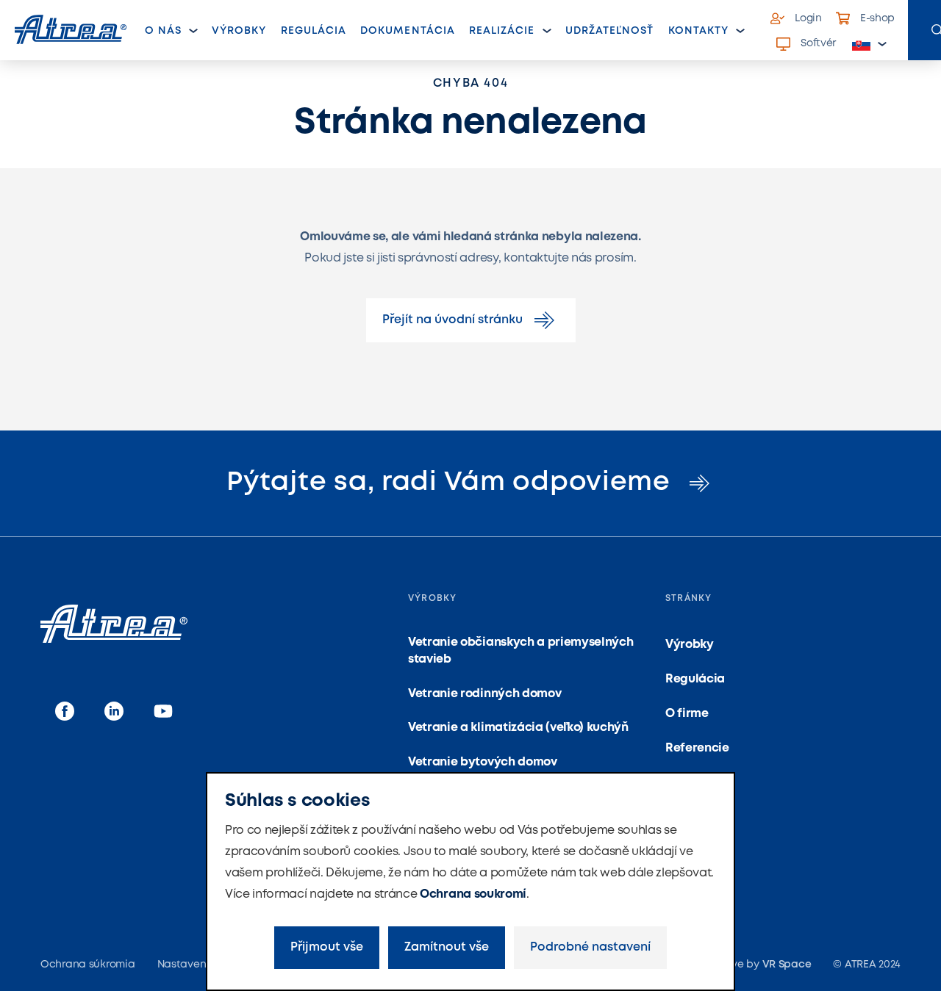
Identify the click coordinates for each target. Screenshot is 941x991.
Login (808, 18)
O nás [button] (163, 30)
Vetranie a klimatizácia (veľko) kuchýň (518, 727)
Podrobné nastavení (590, 947)
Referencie (697, 748)
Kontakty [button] (698, 30)
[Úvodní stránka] (70, 29)
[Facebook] (64, 712)
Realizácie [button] (502, 30)
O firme (687, 713)
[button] (869, 44)
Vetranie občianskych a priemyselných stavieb (520, 650)
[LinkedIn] (114, 712)
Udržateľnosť (609, 30)
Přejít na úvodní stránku (452, 319)
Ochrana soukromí (473, 894)
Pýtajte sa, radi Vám (451, 482)
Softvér (818, 43)
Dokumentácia (407, 30)
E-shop (877, 18)
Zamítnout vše (446, 947)
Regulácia (313, 30)
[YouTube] (163, 712)
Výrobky (239, 30)
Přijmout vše (326, 947)
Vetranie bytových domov (482, 762)
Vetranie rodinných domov (484, 693)
